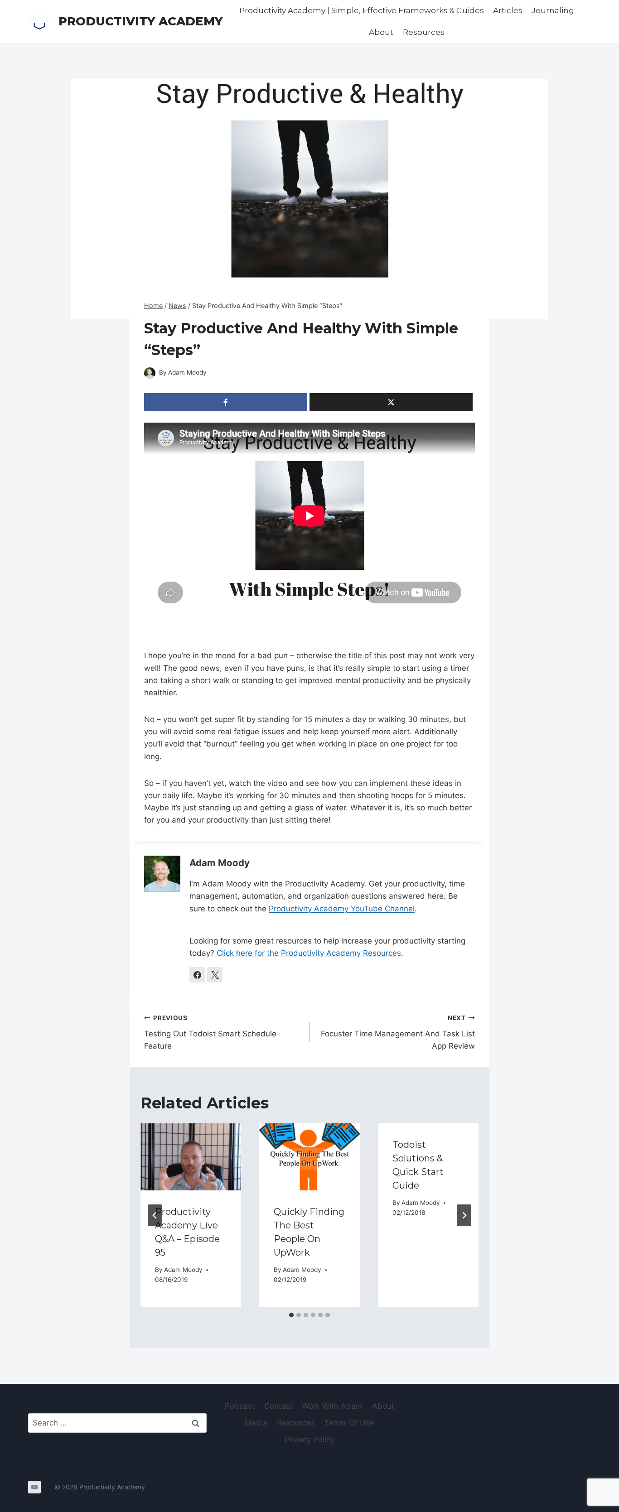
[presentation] (190, 1156)
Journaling (553, 10)
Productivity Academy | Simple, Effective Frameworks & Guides (361, 10)
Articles (507, 10)
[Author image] (149, 373)
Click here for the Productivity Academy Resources (309, 953)
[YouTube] (34, 1487)
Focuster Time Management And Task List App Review (398, 1032)
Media (256, 1422)
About (381, 32)
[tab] (291, 1315)
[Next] (464, 1215)
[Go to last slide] (155, 1215)
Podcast (240, 1406)
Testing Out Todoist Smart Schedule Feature (210, 1032)
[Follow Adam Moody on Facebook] (197, 974)
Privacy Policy (309, 1439)
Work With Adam (332, 1406)
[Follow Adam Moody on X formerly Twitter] (214, 974)
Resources (424, 32)
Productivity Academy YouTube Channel (342, 908)
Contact (278, 1406)
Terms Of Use (349, 1422)
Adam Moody (187, 372)
